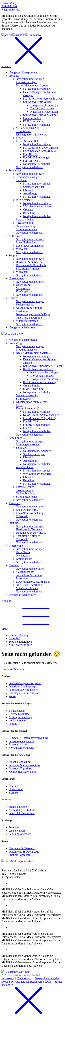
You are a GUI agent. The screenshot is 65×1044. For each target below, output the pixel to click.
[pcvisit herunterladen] (6, 35)
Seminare (14, 827)
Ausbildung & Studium (22, 810)
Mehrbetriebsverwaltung (22, 771)
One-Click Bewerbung (22, 813)
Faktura (13, 723)
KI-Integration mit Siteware (24, 693)
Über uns (14, 786)
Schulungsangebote (20, 833)
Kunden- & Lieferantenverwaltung (28, 737)
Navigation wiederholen (44, 379)
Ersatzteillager (17, 710)
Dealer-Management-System (25, 683)
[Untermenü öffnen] (21, 344)
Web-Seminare (17, 830)
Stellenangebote (18, 806)
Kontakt (6, 600)
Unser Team (16, 789)
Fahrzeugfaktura (18, 744)
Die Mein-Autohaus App (23, 686)
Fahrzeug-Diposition (20, 768)
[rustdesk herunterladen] (18, 35)
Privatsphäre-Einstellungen (26, 981)
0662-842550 (9, 6)
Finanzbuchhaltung (20, 761)
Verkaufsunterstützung (21, 747)
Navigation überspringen (23, 339)
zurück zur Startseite (13, 669)
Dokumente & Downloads (24, 851)
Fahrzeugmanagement (21, 741)
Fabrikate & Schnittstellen (23, 689)
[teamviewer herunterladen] (33, 35)
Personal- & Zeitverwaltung (24, 765)
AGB (48, 981)
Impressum (7, 978)
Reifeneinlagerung (19, 713)
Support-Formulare (19, 854)
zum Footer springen (20, 644)
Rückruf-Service (10, 9)
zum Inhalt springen (20, 635)
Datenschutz (24, 978)
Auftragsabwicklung (20, 717)
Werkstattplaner (17, 720)
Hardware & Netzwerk (22, 848)
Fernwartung (8, 3)
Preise (12, 696)
